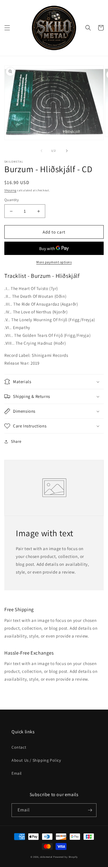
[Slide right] (66, 150)
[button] (7, 27)
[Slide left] (41, 150)
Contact (19, 747)
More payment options (54, 262)
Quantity (11, 199)
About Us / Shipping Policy (36, 760)
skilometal (46, 856)
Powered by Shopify (65, 856)
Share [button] (16, 441)
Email (17, 773)
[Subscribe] (90, 810)
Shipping (10, 190)
